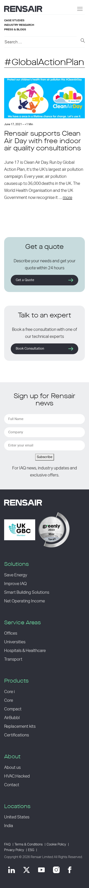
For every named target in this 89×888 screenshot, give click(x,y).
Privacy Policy (14, 850)
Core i (9, 692)
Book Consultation (30, 348)
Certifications (16, 735)
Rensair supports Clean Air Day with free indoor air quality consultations (42, 141)
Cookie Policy (56, 844)
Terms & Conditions (28, 844)
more (67, 198)
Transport (13, 659)
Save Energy (15, 575)
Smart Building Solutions (26, 592)
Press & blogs (15, 29)
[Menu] (80, 9)
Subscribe (44, 457)
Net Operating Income (24, 601)
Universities (14, 642)
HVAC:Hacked (17, 776)
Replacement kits (20, 726)
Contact (11, 785)
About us (12, 768)
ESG (31, 850)
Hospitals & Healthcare (25, 651)
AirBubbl (12, 718)
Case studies (14, 20)
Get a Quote (25, 280)
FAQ (7, 844)
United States (16, 817)
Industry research (19, 25)
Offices (10, 633)
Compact (13, 709)
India (8, 826)
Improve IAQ (15, 584)
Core (8, 700)
